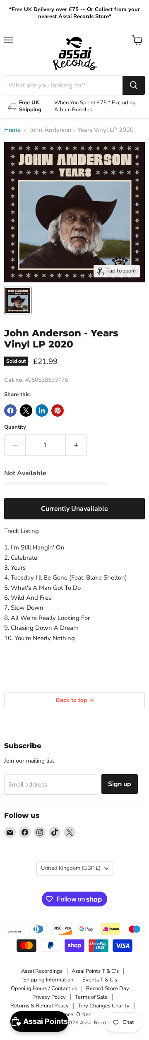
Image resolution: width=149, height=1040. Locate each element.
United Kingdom (71, 868)
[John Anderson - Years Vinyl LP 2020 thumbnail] (18, 300)
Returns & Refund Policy (39, 1005)
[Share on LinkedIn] (42, 410)
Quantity (15, 427)
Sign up (119, 784)
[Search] (134, 85)
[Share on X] (26, 410)
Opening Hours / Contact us (44, 988)
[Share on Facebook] (10, 410)
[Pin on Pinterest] (57, 410)
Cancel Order (74, 1014)
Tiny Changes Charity (104, 1005)
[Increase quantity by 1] (76, 445)
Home (12, 130)
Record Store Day (107, 988)
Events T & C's (99, 980)
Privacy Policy (49, 997)
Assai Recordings (41, 971)
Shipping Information (48, 980)
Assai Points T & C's (95, 971)
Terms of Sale (91, 997)
